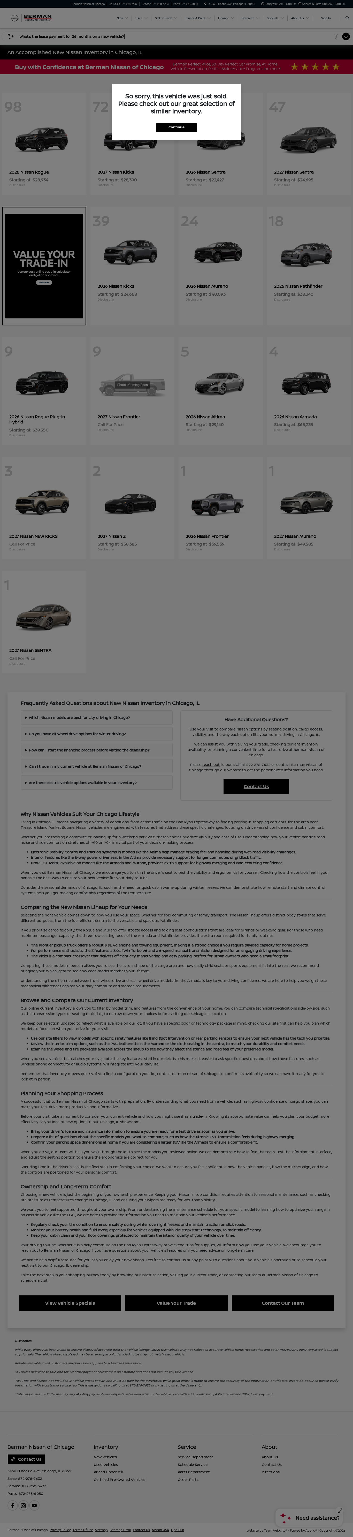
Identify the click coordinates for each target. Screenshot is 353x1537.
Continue (176, 127)
